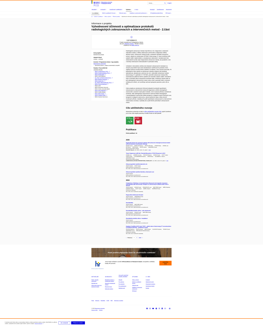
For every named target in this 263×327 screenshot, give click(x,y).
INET (112, 300)
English (170, 3)
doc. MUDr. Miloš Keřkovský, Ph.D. (103, 82)
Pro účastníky (122, 284)
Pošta (92, 300)
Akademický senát (150, 281)
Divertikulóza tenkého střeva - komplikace (137, 218)
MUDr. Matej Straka (99, 93)
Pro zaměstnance (122, 286)
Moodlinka (103, 300)
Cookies (101, 310)
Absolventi (169, 9)
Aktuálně (95, 276)
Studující (152, 9)
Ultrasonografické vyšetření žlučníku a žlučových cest (140, 172)
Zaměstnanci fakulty (150, 286)
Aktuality (120, 279)
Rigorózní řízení (108, 286)
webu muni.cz (135, 45)
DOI (150, 150)
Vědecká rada (122, 13)
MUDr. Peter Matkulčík (100, 90)
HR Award (168, 13)
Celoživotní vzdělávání (123, 276)
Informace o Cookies (118, 300)
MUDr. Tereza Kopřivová (101, 84)
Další (140, 237)
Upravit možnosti (38, 323)
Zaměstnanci (160, 9)
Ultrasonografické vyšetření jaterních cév (136, 164)
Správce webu (94, 310)
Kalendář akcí (94, 283)
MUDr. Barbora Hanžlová (101, 79)
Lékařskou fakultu (129, 43)
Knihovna (97, 300)
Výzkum (135, 276)
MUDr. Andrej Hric (99, 81)
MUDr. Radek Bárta (99, 74)
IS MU (108, 300)
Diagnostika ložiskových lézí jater (134, 194)
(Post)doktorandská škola (156, 13)
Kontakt (147, 288)
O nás (148, 276)
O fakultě (148, 279)
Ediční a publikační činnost (108, 13)
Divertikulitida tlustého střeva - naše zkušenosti (138, 210)
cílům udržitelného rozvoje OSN (152, 111)
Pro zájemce (121, 281)
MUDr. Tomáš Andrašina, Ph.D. (102, 73)
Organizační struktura (150, 284)
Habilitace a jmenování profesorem (138, 13)
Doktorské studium (109, 288)
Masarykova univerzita (99, 63)
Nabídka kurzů (122, 288)
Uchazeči (108, 276)
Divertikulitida (129, 202)
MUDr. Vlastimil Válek (100, 95)
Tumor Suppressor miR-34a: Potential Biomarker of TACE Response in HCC (145, 153)
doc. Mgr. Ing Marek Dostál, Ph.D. (103, 77)
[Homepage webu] (101, 3)
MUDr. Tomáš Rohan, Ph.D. (101, 71)
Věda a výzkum (94, 13)
